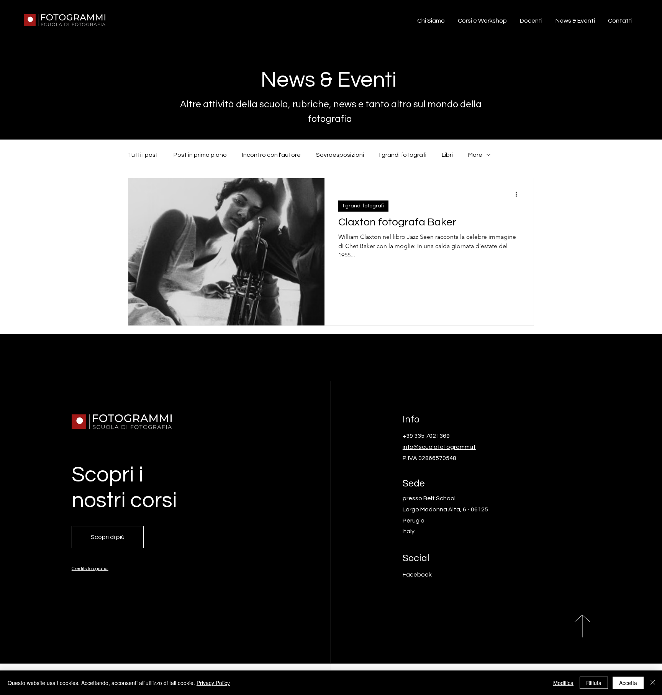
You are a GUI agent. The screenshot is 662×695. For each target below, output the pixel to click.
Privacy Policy (213, 683)
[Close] (652, 683)
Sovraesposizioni (340, 155)
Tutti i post (143, 155)
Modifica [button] (563, 683)
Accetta (628, 683)
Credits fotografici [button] (90, 568)
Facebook (417, 575)
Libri (447, 155)
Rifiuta (593, 683)
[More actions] (518, 194)
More (475, 155)
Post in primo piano (200, 155)
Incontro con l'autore (271, 155)
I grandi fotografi (402, 155)
